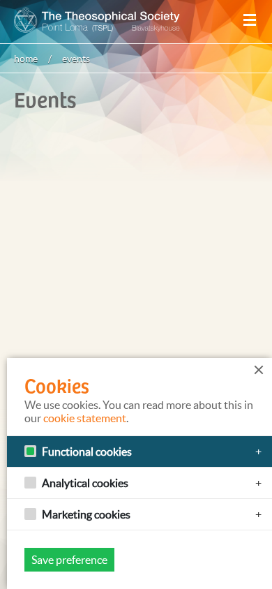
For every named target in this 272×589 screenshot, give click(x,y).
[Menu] (249, 20)
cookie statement (84, 418)
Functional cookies (87, 451)
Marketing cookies (86, 514)
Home (26, 58)
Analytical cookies (85, 483)
